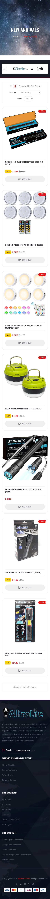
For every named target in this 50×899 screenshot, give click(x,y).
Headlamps (7, 809)
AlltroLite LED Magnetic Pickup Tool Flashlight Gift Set (24, 163)
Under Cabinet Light (10, 819)
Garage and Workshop (11, 845)
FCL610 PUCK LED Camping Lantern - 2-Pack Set (23, 409)
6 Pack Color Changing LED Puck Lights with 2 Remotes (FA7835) (23, 327)
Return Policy (7, 775)
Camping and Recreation (12, 840)
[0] (38, 69)
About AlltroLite (9, 765)
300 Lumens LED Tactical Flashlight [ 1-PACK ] (23, 572)
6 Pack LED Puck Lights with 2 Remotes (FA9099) (24, 245)
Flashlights (6, 805)
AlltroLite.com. (24, 879)
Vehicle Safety (8, 860)
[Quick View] (6, 121)
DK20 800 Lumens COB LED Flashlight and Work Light (23, 654)
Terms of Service (9, 780)
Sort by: (12, 92)
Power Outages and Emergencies (16, 855)
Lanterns (6, 814)
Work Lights (7, 824)
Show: (19, 99)
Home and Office (9, 850)
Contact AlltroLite (9, 770)
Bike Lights (6, 800)
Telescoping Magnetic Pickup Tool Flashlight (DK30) (23, 490)
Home (16, 36)
